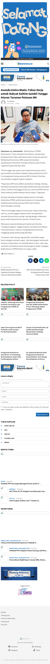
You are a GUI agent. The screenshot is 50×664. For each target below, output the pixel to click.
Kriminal (12, 489)
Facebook (14, 647)
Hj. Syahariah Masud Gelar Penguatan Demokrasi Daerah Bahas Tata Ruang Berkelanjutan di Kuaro (36, 355)
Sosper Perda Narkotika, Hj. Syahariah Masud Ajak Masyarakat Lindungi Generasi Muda (37, 330)
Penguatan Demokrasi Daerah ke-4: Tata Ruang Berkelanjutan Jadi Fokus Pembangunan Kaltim (11, 355)
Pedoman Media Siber (8, 618)
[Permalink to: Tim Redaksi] (3, 102)
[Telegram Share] (41, 260)
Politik (12, 498)
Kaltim (7, 434)
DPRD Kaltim (9, 426)
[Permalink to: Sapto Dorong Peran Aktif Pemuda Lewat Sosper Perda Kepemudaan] (12, 319)
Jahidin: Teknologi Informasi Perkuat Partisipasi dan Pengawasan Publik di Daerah (12, 305)
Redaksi (3, 612)
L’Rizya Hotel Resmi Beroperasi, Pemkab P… (19, 543)
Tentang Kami (5, 615)
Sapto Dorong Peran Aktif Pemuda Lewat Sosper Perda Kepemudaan (11, 329)
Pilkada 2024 (9, 438)
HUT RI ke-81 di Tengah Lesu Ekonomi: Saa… (27, 491)
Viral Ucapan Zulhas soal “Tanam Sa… (24, 501)
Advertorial (5, 541)
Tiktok (38, 650)
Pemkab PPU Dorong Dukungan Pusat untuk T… (21, 484)
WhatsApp (38, 647)
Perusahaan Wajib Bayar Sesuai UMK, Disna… (27, 560)
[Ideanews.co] (25, 63)
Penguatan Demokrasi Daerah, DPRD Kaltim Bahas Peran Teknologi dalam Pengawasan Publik (37, 305)
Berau (6, 442)
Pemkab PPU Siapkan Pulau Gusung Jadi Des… (28, 551)
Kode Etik (4, 625)
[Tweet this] (35, 260)
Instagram (14, 650)
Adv (5, 430)
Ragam (3, 481)
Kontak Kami (5, 622)
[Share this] (30, 260)
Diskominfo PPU (15, 541)
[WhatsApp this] (46, 260)
